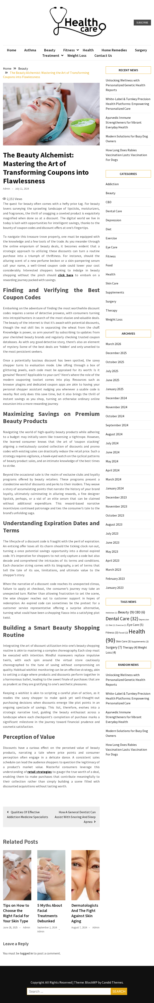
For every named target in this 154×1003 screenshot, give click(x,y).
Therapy (111, 310)
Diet (108, 229)
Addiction (112, 184)
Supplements (115, 292)
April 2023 (112, 560)
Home (11, 50)
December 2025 (116, 353)
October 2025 (115, 362)
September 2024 (117, 425)
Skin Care (112, 283)
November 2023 (116, 506)
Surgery (141, 50)
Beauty (49, 50)
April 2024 (112, 470)
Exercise (111, 238)
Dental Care (114, 211)
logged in (26, 953)
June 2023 (112, 542)
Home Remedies (114, 50)
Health (88, 50)
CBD (108, 202)
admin (6, 188)
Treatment (50, 55)
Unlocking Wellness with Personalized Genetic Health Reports (125, 85)
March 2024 (113, 479)
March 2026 (113, 344)
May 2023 (112, 551)
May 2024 (112, 461)
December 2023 (116, 497)
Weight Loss (76, 55)
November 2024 (116, 407)
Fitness (69, 50)
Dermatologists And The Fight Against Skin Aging (84, 913)
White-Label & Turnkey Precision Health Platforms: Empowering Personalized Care (128, 104)
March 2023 (113, 569)
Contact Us (103, 55)
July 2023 (112, 533)
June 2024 (112, 452)
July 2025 (112, 371)
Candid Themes (112, 982)
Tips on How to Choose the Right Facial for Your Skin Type (16, 913)
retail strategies (39, 772)
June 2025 (112, 380)
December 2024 (116, 398)
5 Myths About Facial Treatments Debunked (49, 913)
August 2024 (114, 434)
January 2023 (115, 588)
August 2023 (114, 524)
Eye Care (111, 247)
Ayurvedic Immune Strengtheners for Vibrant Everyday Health (124, 122)
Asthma (30, 50)
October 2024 (115, 416)
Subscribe (142, 22)
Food (109, 265)
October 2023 (115, 515)
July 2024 (112, 443)
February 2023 (115, 579)
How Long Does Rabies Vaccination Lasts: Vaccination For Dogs (126, 155)
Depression (113, 220)
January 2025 (115, 389)
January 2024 (115, 488)
